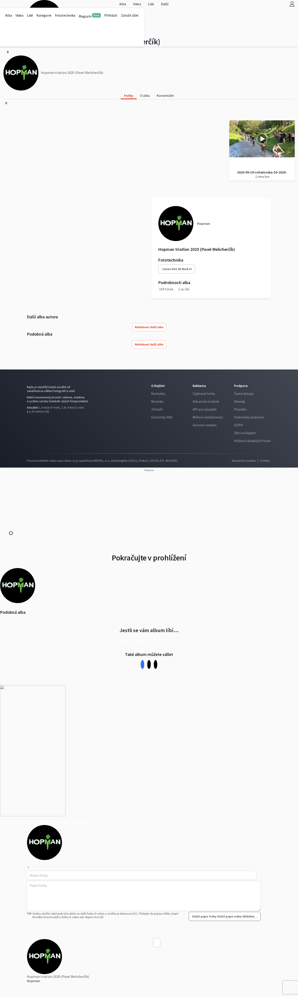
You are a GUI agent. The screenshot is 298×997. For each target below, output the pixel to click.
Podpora (241, 385)
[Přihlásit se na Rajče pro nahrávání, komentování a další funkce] (292, 4)
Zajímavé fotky (204, 393)
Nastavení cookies (244, 460)
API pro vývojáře (205, 409)
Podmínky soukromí (249, 417)
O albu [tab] (145, 95)
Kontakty (158, 393)
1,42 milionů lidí (39, 411)
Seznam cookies (205, 425)
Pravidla (240, 409)
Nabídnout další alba (149, 327)
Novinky (157, 401)
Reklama (199, 385)
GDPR (238, 425)
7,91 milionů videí (72, 407)
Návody (239, 401)
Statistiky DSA (161, 417)
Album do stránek (206, 401)
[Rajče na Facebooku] (28, 420)
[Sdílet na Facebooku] (143, 664)
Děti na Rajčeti (245, 433)
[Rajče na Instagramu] (30, 420)
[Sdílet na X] (149, 664)
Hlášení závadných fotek (252, 441)
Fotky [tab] (128, 95)
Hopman (33, 981)
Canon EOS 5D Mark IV (177, 269)
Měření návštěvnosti (208, 417)
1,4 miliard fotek (49, 407)
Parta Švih (263, 176)
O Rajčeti (158, 385)
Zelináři (157, 409)
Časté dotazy (243, 393)
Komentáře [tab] (165, 95)
